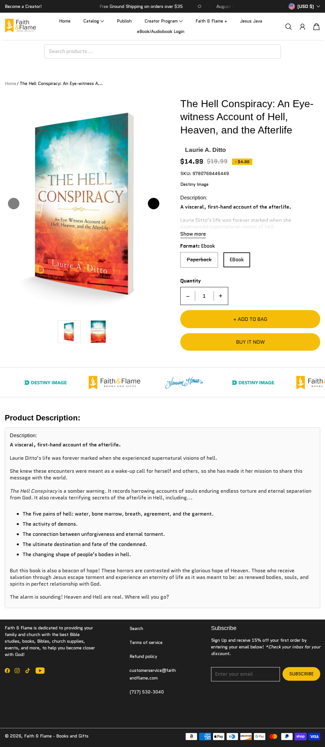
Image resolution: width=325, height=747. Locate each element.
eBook (237, 259)
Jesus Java (251, 21)
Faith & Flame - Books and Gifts (56, 736)
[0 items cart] (316, 26)
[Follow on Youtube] (40, 670)
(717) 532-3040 (146, 692)
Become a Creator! (23, 6)
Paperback (199, 259)
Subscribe (301, 674)
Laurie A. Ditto (205, 149)
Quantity (190, 281)
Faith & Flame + (211, 21)
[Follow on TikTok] (27, 670)
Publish (124, 21)
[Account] (302, 26)
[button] (93, 21)
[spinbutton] (204, 296)
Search (136, 628)
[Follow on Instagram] (17, 670)
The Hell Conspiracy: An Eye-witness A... (61, 83)
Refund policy (143, 656)
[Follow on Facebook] (7, 670)
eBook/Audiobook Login (160, 31)
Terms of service (145, 642)
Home (64, 21)
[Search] (288, 26)
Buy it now (250, 342)
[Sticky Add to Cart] (297, 728)
